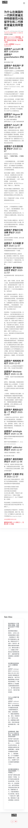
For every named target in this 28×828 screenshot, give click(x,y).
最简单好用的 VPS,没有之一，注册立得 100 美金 (14, 523)
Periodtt (7, 31)
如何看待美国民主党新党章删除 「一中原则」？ (13, 770)
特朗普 (14, 32)
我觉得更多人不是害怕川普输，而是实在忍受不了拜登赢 (13, 626)
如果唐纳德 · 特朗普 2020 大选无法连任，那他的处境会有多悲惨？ (13, 734)
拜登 (12, 32)
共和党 (5, 32)
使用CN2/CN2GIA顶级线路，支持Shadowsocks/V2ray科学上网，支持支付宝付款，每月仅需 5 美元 (13, 39)
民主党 (8, 32)
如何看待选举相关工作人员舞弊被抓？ (13, 665)
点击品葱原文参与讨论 (10, 519)
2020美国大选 (19, 32)
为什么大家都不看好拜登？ (13, 698)
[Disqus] (14, 554)
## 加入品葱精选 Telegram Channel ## (12, 45)
